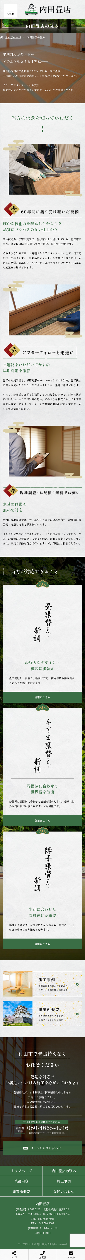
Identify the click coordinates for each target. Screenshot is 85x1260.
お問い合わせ (63, 1191)
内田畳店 (42, 1204)
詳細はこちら (42, 697)
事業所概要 (21, 1191)
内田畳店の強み (64, 1170)
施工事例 (64, 1181)
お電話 (42, 1257)
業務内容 (21, 1181)
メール (71, 1257)
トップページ (13, 37)
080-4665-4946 (46, 1218)
